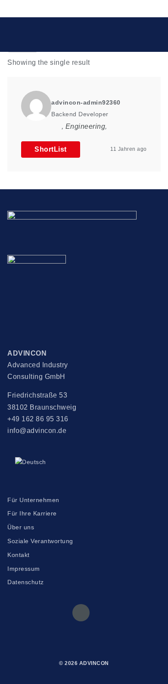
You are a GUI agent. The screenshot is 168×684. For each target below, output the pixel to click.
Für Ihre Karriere (32, 513)
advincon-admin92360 (86, 102)
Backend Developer (80, 114)
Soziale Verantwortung (40, 541)
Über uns (20, 527)
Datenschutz (25, 582)
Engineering (85, 126)
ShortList (50, 149)
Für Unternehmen (33, 499)
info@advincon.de (36, 430)
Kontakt (18, 554)
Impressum (23, 568)
